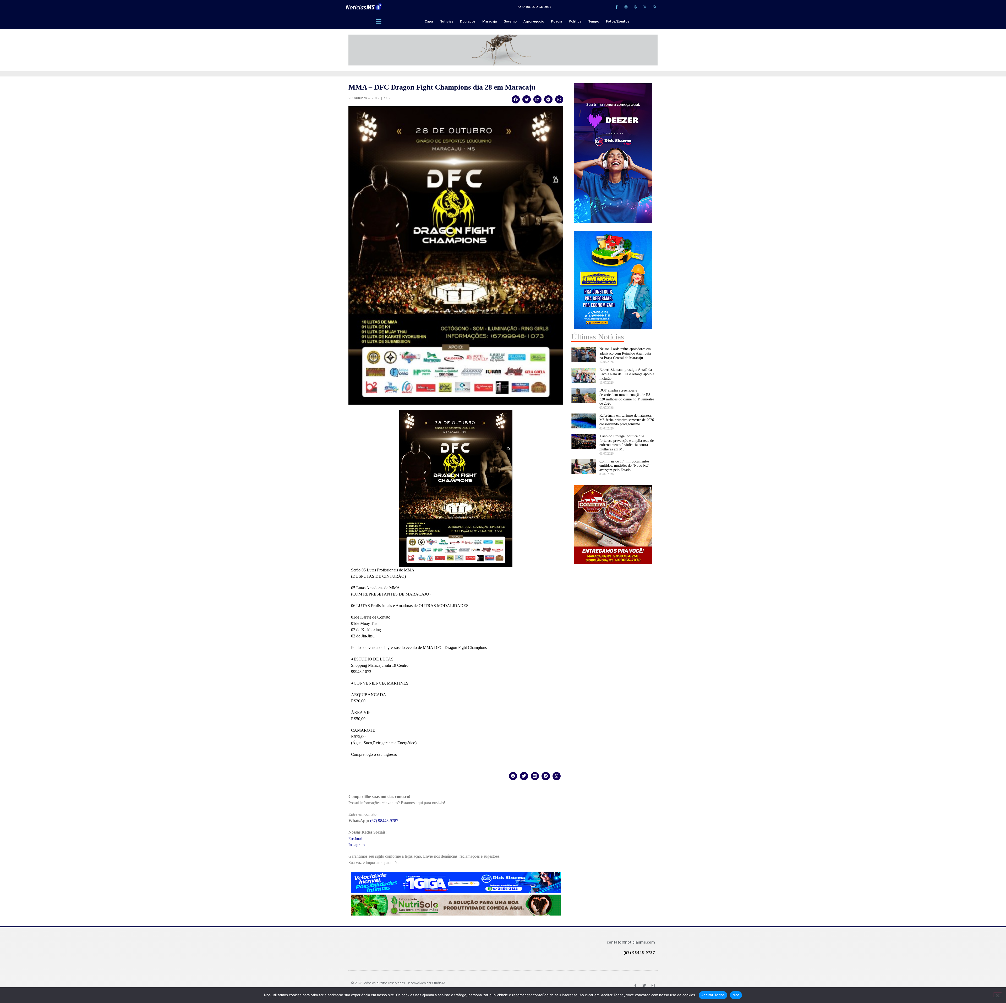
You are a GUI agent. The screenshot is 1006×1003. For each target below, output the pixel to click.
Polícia (556, 21)
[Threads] (635, 6)
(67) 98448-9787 (384, 820)
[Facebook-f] (616, 6)
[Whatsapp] (654, 6)
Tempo (593, 21)
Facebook (355, 839)
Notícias (446, 21)
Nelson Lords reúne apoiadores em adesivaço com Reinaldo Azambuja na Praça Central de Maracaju (625, 353)
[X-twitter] (644, 6)
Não (735, 995)
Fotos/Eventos (617, 21)
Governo (510, 21)
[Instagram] (625, 6)
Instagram (356, 844)
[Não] (997, 995)
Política (575, 21)
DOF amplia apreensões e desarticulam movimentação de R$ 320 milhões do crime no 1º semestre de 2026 (626, 396)
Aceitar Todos (713, 995)
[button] (516, 99)
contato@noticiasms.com (631, 942)
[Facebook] (635, 985)
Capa (429, 21)
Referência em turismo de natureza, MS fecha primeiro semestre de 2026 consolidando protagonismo (626, 420)
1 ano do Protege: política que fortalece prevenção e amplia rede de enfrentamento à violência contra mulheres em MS (626, 442)
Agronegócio (533, 21)
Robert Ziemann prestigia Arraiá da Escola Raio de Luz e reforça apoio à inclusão (626, 374)
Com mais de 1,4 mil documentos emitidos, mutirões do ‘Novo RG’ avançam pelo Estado (624, 465)
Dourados (467, 21)
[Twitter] (644, 985)
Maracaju (489, 21)
